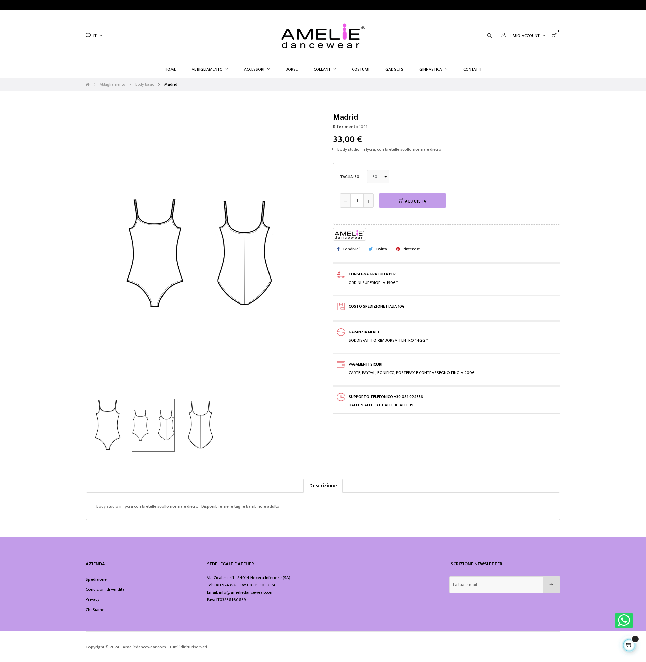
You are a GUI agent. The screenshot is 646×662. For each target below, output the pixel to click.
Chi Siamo (95, 609)
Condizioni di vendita (105, 589)
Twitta (381, 249)
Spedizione (96, 579)
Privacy (92, 599)
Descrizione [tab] (323, 485)
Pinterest (411, 249)
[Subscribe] (551, 584)
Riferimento (345, 126)
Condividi (351, 249)
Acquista (415, 201)
